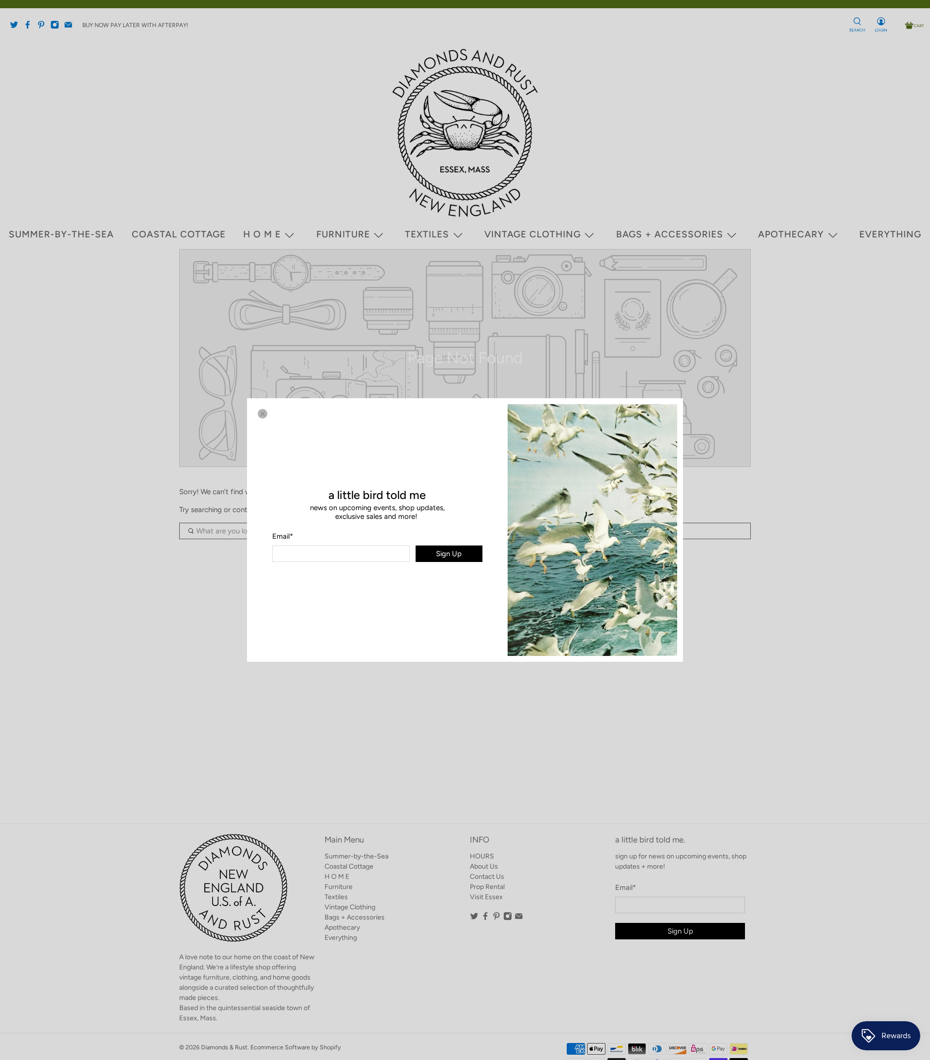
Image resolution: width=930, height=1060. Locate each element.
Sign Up (449, 553)
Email (282, 536)
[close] (262, 414)
